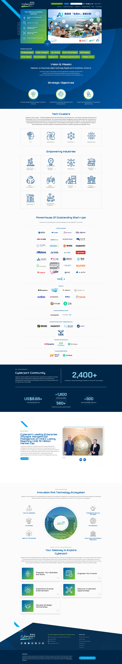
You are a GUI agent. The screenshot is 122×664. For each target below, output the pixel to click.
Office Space (84, 52)
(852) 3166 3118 (52, 641)
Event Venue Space (70, 52)
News (93, 6)
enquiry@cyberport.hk (54, 643)
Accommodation (40, 57)
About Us (60, 6)
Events (66, 3)
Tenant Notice (82, 643)
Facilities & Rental (86, 6)
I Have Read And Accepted (87, 658)
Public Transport (42, 52)
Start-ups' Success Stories (84, 641)
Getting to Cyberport (57, 3)
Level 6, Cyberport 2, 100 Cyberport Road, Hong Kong (59, 637)
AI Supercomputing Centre (70, 57)
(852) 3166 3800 (52, 639)
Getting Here (81, 645)
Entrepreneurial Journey (84, 637)
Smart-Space (26, 57)
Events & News (82, 639)
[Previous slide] (80, 459)
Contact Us (81, 647)
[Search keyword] (71, 3)
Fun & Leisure (99, 6)
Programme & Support (68, 6)
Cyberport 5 (78, 6)
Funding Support (27, 52)
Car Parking (55, 52)
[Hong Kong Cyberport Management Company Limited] (21, 6)
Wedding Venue (88, 57)
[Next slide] (84, 459)
